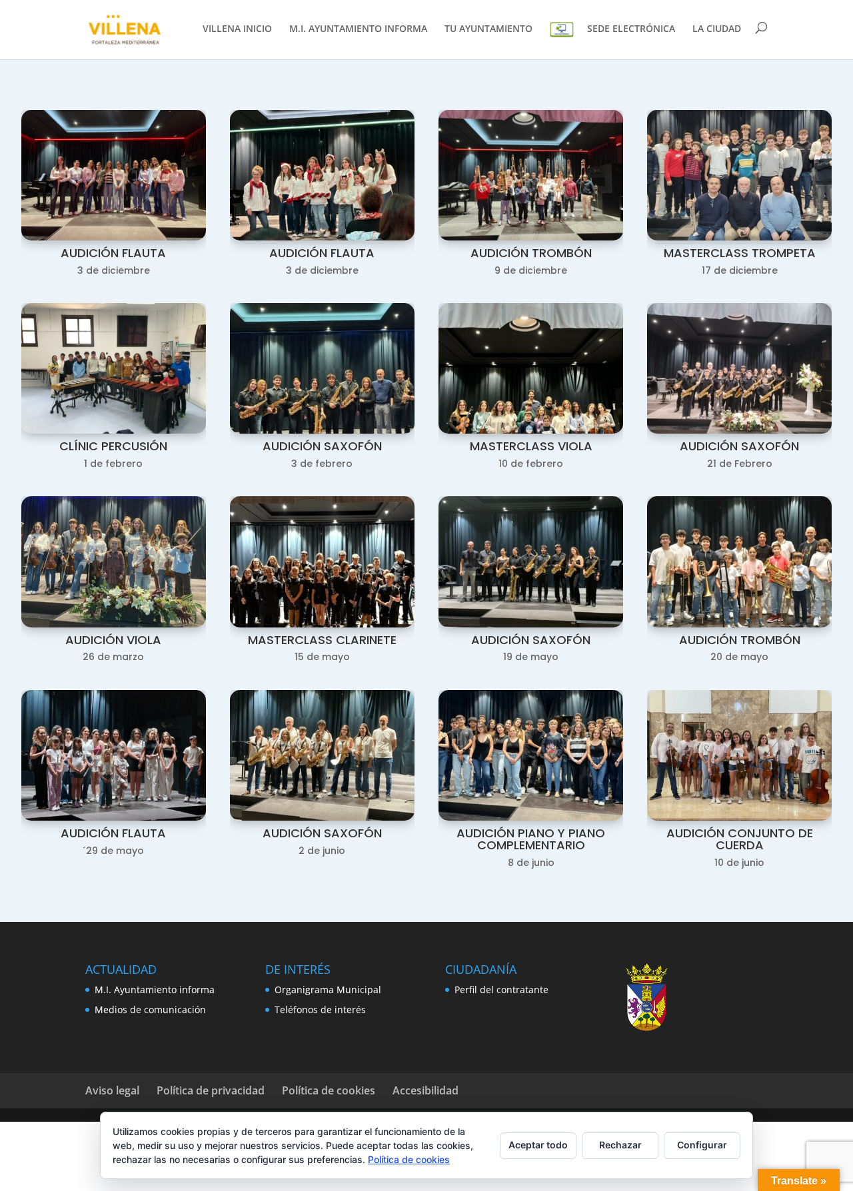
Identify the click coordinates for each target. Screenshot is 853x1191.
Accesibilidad (425, 1090)
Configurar (702, 1144)
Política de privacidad (211, 1090)
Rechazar (620, 1144)
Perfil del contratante (501, 989)
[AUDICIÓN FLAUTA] (113, 236)
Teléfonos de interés (320, 1009)
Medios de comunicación (150, 1009)
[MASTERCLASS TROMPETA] (739, 236)
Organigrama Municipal (328, 989)
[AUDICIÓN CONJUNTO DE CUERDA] (739, 817)
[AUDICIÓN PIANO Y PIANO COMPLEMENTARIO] (530, 817)
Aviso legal (112, 1090)
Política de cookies (328, 1090)
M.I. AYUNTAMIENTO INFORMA (358, 29)
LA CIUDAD (716, 29)
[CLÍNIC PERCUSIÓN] (113, 430)
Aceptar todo (538, 1144)
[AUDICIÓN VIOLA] (113, 623)
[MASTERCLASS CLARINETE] (322, 623)
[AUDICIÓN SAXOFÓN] (322, 430)
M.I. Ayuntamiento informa (155, 989)
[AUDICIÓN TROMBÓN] (530, 236)
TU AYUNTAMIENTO (488, 29)
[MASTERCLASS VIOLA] (530, 430)
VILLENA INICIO (237, 29)
